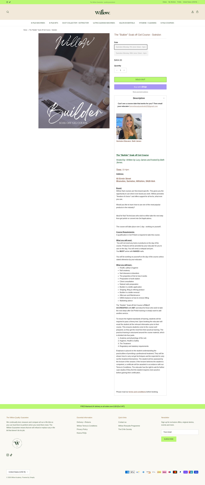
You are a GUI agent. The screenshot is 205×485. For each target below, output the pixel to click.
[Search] (7, 12)
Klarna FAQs (81, 433)
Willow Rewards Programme (129, 426)
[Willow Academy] (102, 12)
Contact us (122, 422)
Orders (165, 2)
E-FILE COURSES (167, 23)
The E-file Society (125, 429)
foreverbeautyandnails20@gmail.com (143, 106)
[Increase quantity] (125, 70)
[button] (140, 98)
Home (25, 30)
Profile (179, 2)
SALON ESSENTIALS (127, 23)
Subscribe (169, 439)
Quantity (117, 66)
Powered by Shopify (28, 477)
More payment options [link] (140, 92)
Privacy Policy (82, 429)
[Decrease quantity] (116, 70)
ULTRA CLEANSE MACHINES (104, 23)
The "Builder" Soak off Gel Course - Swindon (43, 30)
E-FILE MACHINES (38, 23)
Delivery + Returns (84, 422)
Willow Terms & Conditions (87, 426)
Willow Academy (16, 477)
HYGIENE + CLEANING (147, 23)
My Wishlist (172, 2)
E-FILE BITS (53, 23)
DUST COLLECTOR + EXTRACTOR (75, 23)
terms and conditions (137, 392)
